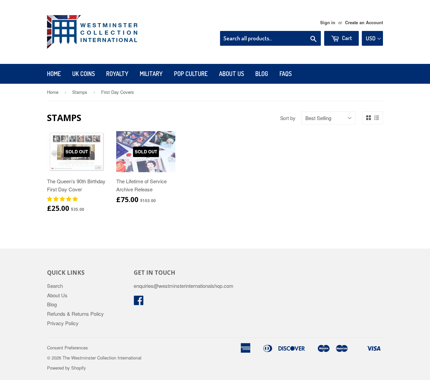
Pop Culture (191, 73)
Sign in (327, 23)
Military (151, 73)
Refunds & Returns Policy (75, 313)
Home (54, 73)
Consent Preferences (67, 347)
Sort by (287, 118)
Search (55, 285)
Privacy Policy (63, 323)
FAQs (286, 73)
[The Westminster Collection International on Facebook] (139, 302)
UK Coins (83, 73)
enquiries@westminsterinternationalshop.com (183, 285)
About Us (231, 73)
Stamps (79, 92)
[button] (63, 198)
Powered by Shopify (66, 368)
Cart (346, 37)
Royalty (117, 73)
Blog (261, 73)
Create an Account (364, 23)
